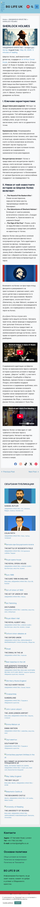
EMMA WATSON (10, 728)
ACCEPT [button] (17, 902)
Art (22, 508)
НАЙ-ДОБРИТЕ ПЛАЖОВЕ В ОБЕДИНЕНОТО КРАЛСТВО (16, 666)
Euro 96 (30, 581)
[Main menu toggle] (37, 7)
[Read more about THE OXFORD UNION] (15, 633)
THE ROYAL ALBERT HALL (14, 622)
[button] (32, 7)
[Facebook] (15, 464)
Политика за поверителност (15, 860)
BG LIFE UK (14, 6)
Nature (28, 687)
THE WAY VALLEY (11, 780)
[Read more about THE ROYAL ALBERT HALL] (12, 618)
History (23, 596)
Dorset (23, 687)
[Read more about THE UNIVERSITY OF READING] (13, 807)
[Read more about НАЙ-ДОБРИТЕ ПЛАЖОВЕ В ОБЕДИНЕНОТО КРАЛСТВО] (14, 662)
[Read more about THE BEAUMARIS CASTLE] (13, 791)
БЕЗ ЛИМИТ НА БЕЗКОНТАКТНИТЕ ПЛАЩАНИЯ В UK (18, 762)
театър (27, 536)
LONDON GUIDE (26, 566)
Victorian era (19, 510)
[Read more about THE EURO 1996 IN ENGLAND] (9, 575)
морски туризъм (29, 672)
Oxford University (22, 642)
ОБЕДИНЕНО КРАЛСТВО (13, 48)
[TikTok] (25, 464)
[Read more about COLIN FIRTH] (20, 523)
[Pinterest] (36, 464)
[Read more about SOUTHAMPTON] (10, 739)
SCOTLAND (14, 672)
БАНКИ (26, 765)
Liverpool (7, 718)
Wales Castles (8, 800)
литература (29, 48)
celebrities (24, 610)
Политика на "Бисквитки (14, 862)
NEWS (6, 765)
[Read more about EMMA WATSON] (12, 724)
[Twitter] (30, 464)
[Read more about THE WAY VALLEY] (12, 776)
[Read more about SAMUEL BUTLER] (20, 496)
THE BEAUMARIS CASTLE (14, 795)
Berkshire (31, 815)
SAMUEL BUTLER (11, 506)
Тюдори (12, 553)
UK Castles (29, 798)
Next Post (34, 472)
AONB (6, 785)
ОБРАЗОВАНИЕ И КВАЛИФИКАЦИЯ (15, 815)
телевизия (7, 538)
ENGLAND (7, 581)
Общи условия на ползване (15, 857)
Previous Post (8, 472)
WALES (21, 672)
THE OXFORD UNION (12, 637)
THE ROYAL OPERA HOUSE (15, 564)
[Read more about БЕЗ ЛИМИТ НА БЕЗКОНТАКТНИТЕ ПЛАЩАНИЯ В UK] (20, 756)
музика (22, 568)
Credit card (24, 768)
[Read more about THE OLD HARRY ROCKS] (15, 681)
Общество (31, 642)
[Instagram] (20, 464)
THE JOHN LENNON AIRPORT (16, 713)
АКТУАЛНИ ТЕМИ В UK (16, 765)
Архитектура (8, 568)
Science (12, 510)
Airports (30, 716)
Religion (6, 510)
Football (6, 583)
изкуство (16, 568)
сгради (27, 627)
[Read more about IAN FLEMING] (10, 603)
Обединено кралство (11, 674)
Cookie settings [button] (8, 903)
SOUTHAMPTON (11, 743)
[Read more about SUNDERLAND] (10, 694)
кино (5, 612)
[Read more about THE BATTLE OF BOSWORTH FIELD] (19, 544)
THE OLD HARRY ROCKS (14, 685)
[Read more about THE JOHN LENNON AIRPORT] (13, 709)
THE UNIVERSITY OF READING (16, 811)
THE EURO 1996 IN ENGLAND (16, 579)
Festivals (24, 655)
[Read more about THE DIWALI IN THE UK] (7, 649)
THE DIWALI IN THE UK (13, 653)
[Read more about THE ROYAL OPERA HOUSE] (12, 560)
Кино (22, 536)
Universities (7, 817)
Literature (27, 508)
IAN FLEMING (9, 607)
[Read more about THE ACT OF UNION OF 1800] (13, 590)
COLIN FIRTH (9, 533)
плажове (21, 674)
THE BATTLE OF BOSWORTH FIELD (18, 548)
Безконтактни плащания (15, 770)
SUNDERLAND (10, 698)
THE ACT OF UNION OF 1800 (16, 594)
